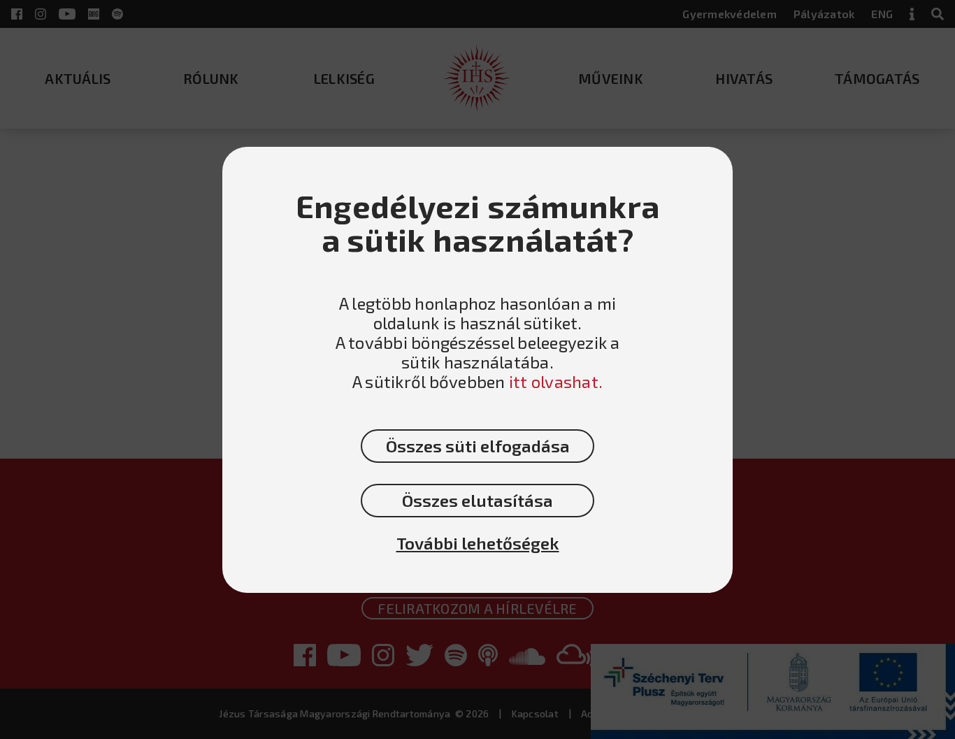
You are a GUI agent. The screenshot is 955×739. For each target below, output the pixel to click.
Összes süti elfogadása (478, 446)
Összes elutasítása (477, 500)
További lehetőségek (477, 543)
